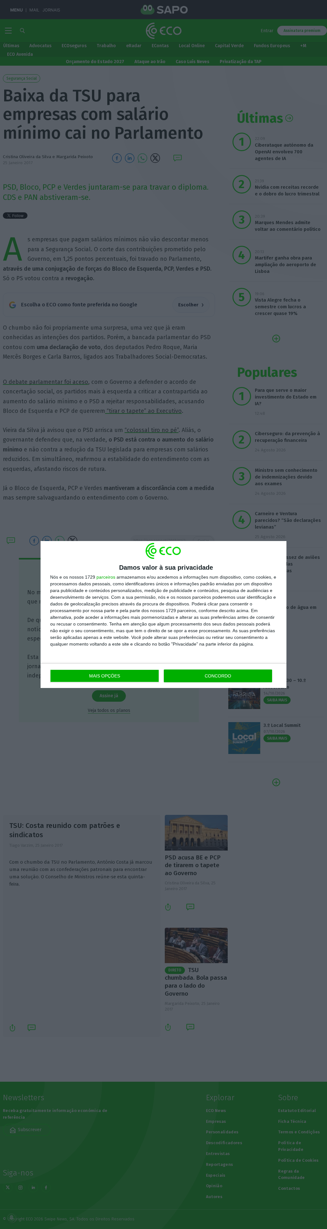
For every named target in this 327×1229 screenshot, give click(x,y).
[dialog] (163, 614)
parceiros (105, 577)
